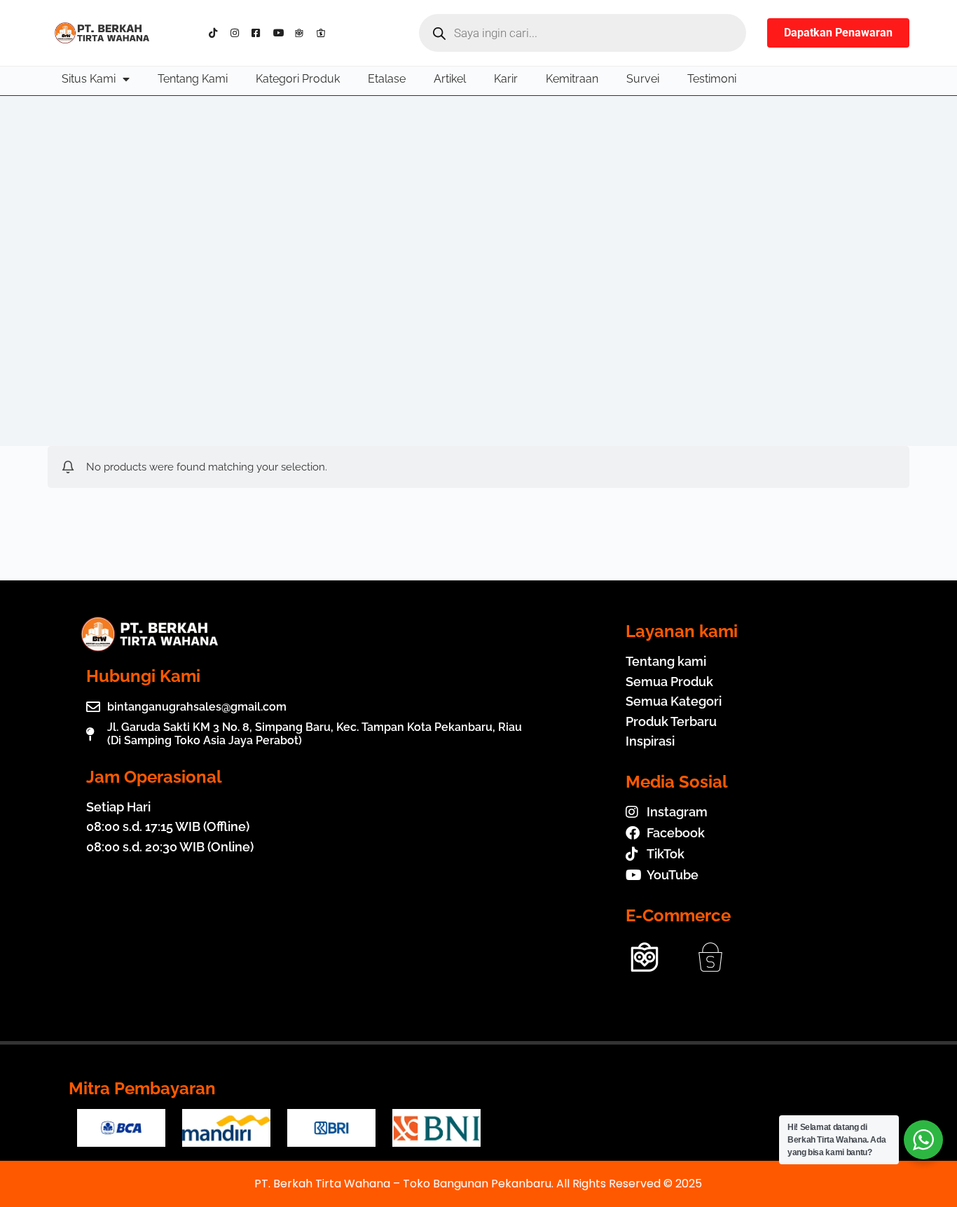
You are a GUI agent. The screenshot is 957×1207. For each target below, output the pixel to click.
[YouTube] (281, 33)
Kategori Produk (298, 78)
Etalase (387, 78)
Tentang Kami (193, 78)
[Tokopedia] (302, 33)
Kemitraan (572, 78)
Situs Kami (89, 78)
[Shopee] (324, 33)
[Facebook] (260, 33)
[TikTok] (217, 33)
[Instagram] (238, 33)
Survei (642, 78)
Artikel (450, 78)
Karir (506, 78)
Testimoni (711, 78)
